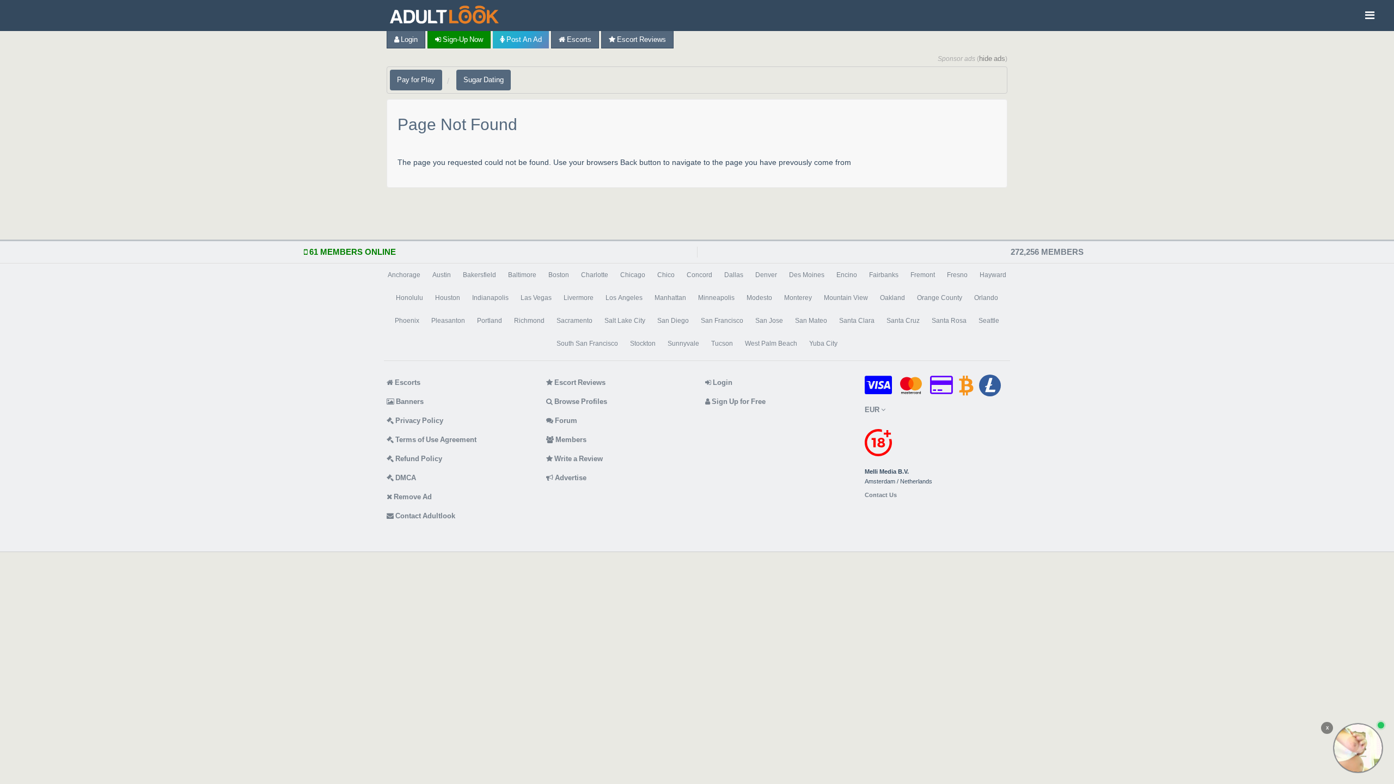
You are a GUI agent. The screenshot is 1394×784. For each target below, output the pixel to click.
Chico (666, 275)
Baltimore (522, 275)
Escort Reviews (640, 39)
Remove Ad (412, 496)
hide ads (992, 58)
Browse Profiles (580, 401)
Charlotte (594, 275)
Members (570, 439)
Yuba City (823, 343)
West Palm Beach (771, 343)
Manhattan (670, 298)
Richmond (529, 320)
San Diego (673, 320)
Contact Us (881, 495)
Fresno (957, 275)
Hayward (993, 275)
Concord (699, 275)
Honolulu (409, 298)
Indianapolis (490, 298)
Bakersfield (479, 275)
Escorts (578, 39)
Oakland (892, 298)
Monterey (798, 298)
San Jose (769, 320)
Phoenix (407, 320)
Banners (409, 401)
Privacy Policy (418, 420)
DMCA (405, 477)
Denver (766, 275)
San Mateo (811, 320)
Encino (846, 275)
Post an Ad (523, 39)
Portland (489, 320)
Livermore (579, 298)
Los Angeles (624, 298)
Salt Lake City (624, 320)
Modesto (759, 298)
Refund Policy (418, 458)
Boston (558, 275)
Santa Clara (857, 320)
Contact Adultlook (424, 515)
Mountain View (846, 298)
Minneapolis (716, 298)
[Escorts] (447, 15)
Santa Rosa (949, 320)
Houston (447, 298)
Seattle (989, 320)
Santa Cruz (903, 320)
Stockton (643, 343)
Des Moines (806, 275)
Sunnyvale (683, 343)
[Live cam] (1358, 748)
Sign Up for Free (738, 401)
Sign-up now (462, 39)
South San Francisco (587, 343)
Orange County (939, 298)
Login (408, 39)
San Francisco (722, 320)
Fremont (922, 275)
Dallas (733, 275)
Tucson (722, 343)
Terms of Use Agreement (435, 439)
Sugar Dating (483, 79)
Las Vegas (536, 298)
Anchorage (404, 275)
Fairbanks (883, 275)
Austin (441, 275)
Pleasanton (448, 320)
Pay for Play (416, 79)
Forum (565, 420)
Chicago (632, 275)
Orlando (986, 298)
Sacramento (574, 320)
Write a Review (578, 458)
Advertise (569, 477)
